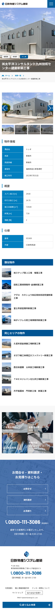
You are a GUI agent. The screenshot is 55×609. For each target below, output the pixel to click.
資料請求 (27, 499)
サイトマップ (17, 592)
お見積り (27, 510)
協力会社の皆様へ (34, 593)
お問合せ (27, 488)
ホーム (7, 75)
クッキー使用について (41, 588)
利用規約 (8, 588)
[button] (50, 108)
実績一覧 (18, 75)
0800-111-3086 (28, 522)
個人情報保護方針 (22, 588)
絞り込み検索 (28, 605)
